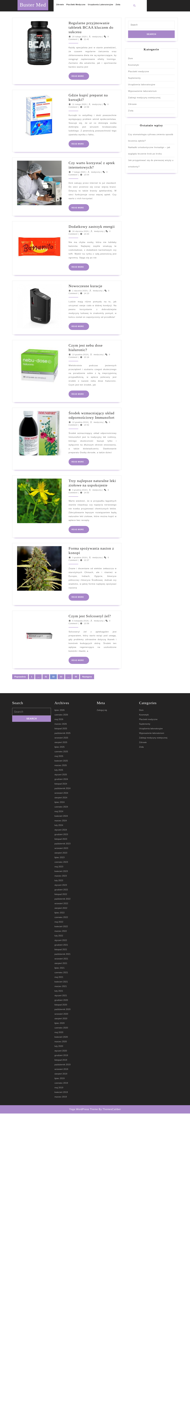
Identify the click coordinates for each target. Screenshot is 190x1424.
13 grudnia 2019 (80, 355)
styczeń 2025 (60, 774)
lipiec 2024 (59, 802)
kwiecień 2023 (61, 871)
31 (46, 676)
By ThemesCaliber (110, 1109)
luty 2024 (58, 825)
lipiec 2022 (59, 912)
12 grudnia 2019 (80, 422)
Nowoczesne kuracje (85, 286)
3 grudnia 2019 (79, 490)
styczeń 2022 (60, 940)
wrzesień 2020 (61, 1014)
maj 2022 (58, 922)
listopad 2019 (60, 1060)
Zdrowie (60, 5)
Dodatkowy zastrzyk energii (92, 227)
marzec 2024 (60, 820)
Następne (87, 676)
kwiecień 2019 (61, 1092)
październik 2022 (62, 899)
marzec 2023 (60, 876)
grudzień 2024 (61, 779)
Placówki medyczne (76, 5)
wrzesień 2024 (61, 793)
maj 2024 (58, 811)
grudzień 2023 (61, 834)
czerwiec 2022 (61, 917)
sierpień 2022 (60, 908)
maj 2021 (58, 977)
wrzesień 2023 (61, 848)
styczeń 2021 (60, 995)
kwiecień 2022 (61, 926)
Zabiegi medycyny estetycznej (144, 97)
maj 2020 (58, 1032)
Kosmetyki (133, 65)
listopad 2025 (60, 728)
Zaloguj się (102, 710)
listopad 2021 (60, 949)
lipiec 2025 (59, 747)
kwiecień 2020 (61, 1037)
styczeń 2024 (60, 830)
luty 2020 (58, 1046)
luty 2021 (58, 991)
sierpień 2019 (60, 1074)
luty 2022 (58, 935)
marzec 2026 (60, 724)
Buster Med (33, 5)
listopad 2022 (60, 894)
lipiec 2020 (59, 1023)
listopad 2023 (60, 839)
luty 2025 (58, 770)
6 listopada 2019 (80, 621)
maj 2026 (58, 719)
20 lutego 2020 (79, 37)
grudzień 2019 (61, 1055)
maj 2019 (58, 1087)
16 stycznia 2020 (80, 231)
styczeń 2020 (60, 1051)
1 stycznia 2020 (79, 291)
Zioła (118, 5)
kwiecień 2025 (61, 761)
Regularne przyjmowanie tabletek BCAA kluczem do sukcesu (91, 27)
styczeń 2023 (60, 885)
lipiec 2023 (59, 857)
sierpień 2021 (60, 963)
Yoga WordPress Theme (83, 1109)
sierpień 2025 (60, 742)
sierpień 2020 (60, 1018)
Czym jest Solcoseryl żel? (90, 616)
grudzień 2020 (61, 1000)
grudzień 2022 (61, 889)
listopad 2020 (60, 1004)
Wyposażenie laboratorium (142, 91)
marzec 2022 (60, 931)
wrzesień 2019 (61, 1069)
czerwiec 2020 (61, 1027)
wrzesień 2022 (61, 903)
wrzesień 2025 (61, 738)
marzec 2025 (60, 765)
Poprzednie (20, 676)
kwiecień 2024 (61, 816)
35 (76, 676)
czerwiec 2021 (61, 972)
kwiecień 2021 (61, 981)
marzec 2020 (60, 1041)
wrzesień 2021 (61, 958)
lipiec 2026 (59, 710)
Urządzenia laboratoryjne (100, 5)
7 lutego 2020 (78, 172)
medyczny (97, 37)
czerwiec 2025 (61, 751)
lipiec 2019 (59, 1078)
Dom (130, 58)
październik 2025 (62, 733)
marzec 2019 (60, 1097)
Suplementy (134, 78)
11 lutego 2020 (79, 104)
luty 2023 (58, 880)
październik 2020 (62, 1009)
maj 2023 (58, 866)
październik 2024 (62, 788)
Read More (80, 77)
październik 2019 (62, 1064)
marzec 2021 (60, 986)
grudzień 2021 (61, 945)
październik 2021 (62, 954)
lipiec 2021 (59, 968)
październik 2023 (62, 843)
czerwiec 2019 (61, 1083)
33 (61, 676)
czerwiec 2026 (61, 714)
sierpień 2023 (60, 853)
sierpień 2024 (60, 797)
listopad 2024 (60, 784)
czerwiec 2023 (61, 862)
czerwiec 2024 (61, 807)
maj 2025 (58, 756)
